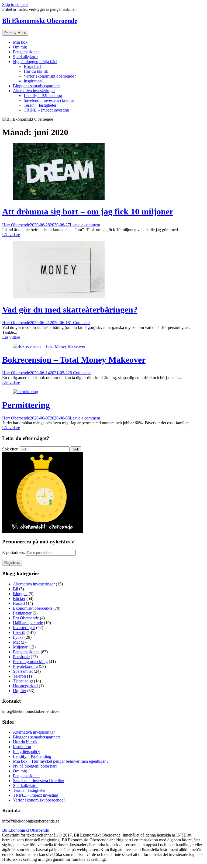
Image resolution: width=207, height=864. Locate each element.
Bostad (19, 603)
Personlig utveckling (30, 661)
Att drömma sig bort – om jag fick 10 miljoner (87, 211)
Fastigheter (22, 613)
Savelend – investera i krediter (49, 100)
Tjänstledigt (23, 681)
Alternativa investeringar (34, 90)
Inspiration (33, 81)
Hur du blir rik (36, 71)
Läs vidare (11, 234)
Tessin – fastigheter (40, 105)
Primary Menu (15, 33)
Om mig (20, 47)
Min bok (20, 42)
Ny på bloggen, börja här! (35, 61)
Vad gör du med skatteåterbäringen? (69, 309)
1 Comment (80, 322)
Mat (16, 642)
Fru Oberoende (26, 618)
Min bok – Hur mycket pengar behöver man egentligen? (60, 761)
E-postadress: (14, 552)
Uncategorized (25, 685)
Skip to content (15, 4)
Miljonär (20, 647)
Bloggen (20, 593)
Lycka (18, 637)
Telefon (19, 676)
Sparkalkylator (25, 56)
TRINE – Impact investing (46, 110)
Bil (15, 589)
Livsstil (19, 632)
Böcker (19, 598)
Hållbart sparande (28, 622)
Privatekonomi (25, 666)
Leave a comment (85, 225)
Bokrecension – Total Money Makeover (74, 360)
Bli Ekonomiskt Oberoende (39, 20)
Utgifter (19, 690)
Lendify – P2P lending (43, 95)
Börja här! (32, 66)
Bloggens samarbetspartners (36, 86)
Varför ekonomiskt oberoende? (50, 76)
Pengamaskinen (26, 52)
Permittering (26, 405)
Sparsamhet (23, 671)
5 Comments (80, 372)
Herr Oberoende (16, 225)
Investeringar (24, 627)
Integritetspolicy (26, 751)
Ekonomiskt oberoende (32, 608)
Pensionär (21, 656)
